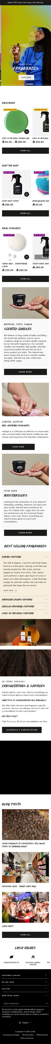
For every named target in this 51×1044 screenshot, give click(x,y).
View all (25, 151)
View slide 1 (5, 82)
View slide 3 (21, 82)
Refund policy (42, 1035)
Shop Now (33, 85)
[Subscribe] (47, 1004)
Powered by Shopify (11, 1035)
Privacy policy (28, 1035)
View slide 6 (46, 82)
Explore (26, 77)
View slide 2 (13, 82)
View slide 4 (29, 82)
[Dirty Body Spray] (16, 184)
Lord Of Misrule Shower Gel (16, 138)
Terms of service (27, 1038)
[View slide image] (25, 45)
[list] (25, 960)
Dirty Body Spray (10, 201)
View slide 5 (37, 82)
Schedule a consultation (21, 730)
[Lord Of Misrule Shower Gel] (16, 121)
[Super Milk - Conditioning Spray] (16, 247)
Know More (25, 372)
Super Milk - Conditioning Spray (14, 265)
